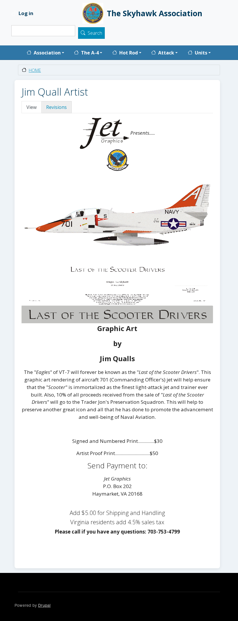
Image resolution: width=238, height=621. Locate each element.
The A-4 (90, 53)
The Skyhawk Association (154, 13)
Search (95, 33)
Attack (166, 53)
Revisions (56, 107)
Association (47, 53)
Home (35, 70)
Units (201, 53)
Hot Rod (128, 53)
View (31, 107)
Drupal (44, 605)
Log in (26, 13)
